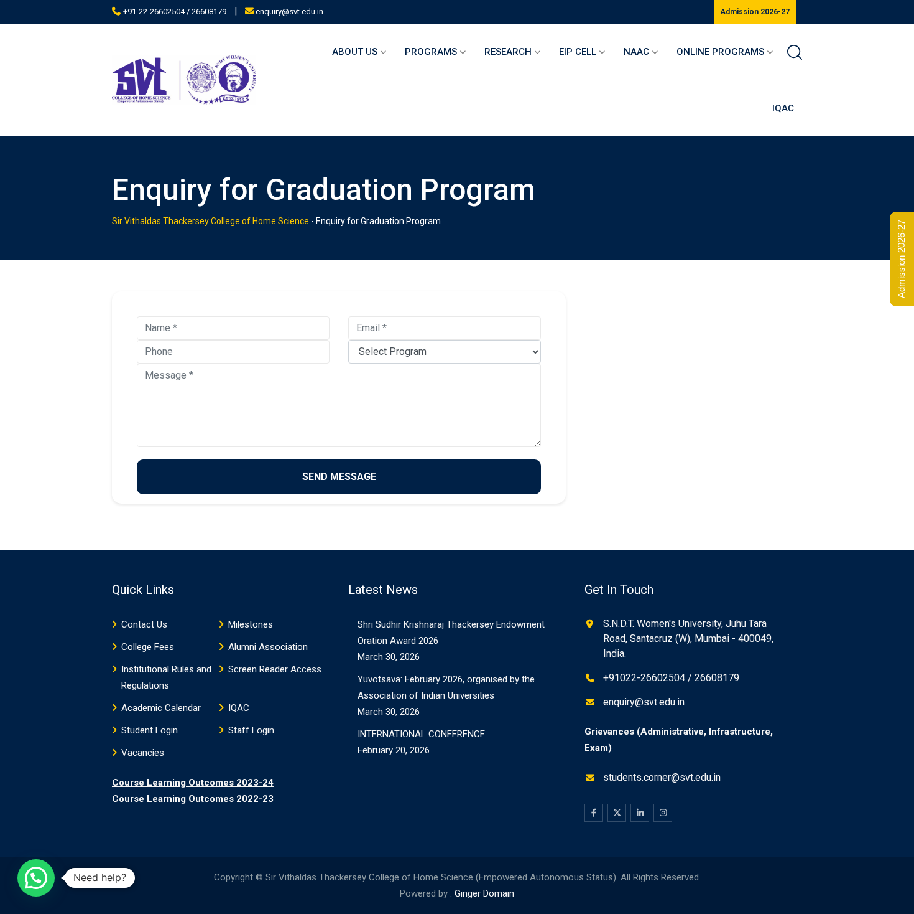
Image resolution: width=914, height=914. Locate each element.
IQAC (783, 108)
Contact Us (144, 624)
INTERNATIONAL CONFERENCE (421, 734)
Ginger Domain (484, 893)
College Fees (147, 647)
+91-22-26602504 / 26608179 (174, 11)
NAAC (636, 51)
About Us (354, 51)
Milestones (250, 624)
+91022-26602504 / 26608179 (671, 678)
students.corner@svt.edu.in (662, 777)
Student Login (149, 730)
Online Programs (720, 51)
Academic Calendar (161, 708)
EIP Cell (577, 51)
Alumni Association (268, 647)
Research (508, 51)
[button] (36, 878)
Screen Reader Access (274, 669)
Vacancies (142, 752)
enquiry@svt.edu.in (289, 11)
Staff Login (251, 730)
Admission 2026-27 (755, 11)
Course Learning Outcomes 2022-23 (193, 798)
